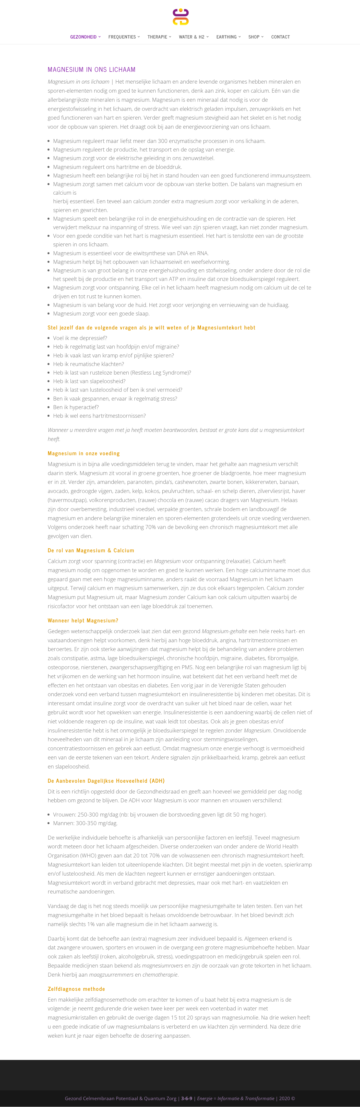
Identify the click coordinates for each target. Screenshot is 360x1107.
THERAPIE (157, 37)
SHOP (254, 37)
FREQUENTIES (122, 37)
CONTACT (280, 37)
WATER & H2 (192, 37)
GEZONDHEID (83, 37)
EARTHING (226, 37)
